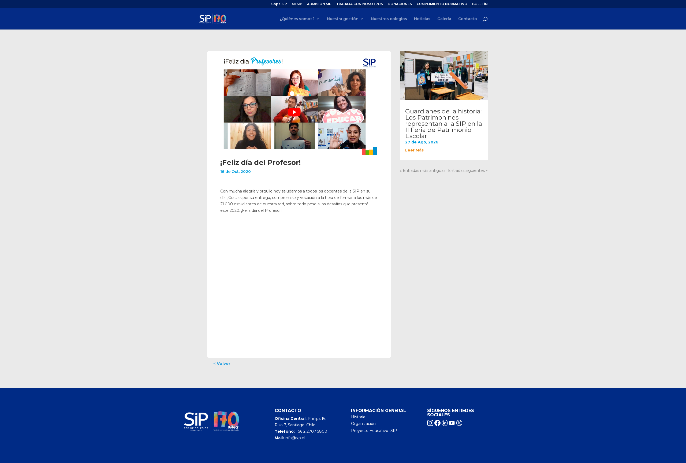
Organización (363, 423)
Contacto (467, 19)
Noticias (422, 19)
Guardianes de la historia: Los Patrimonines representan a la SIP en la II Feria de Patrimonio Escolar (443, 124)
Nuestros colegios (389, 19)
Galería (444, 19)
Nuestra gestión (343, 19)
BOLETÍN (480, 4)
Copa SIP (279, 4)
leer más (414, 150)
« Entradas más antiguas (422, 170)
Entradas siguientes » (468, 170)
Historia (358, 416)
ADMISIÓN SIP (319, 4)
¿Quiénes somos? (297, 19)
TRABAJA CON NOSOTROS (359, 4)
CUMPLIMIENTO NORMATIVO (442, 4)
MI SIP (297, 4)
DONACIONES (400, 4)
